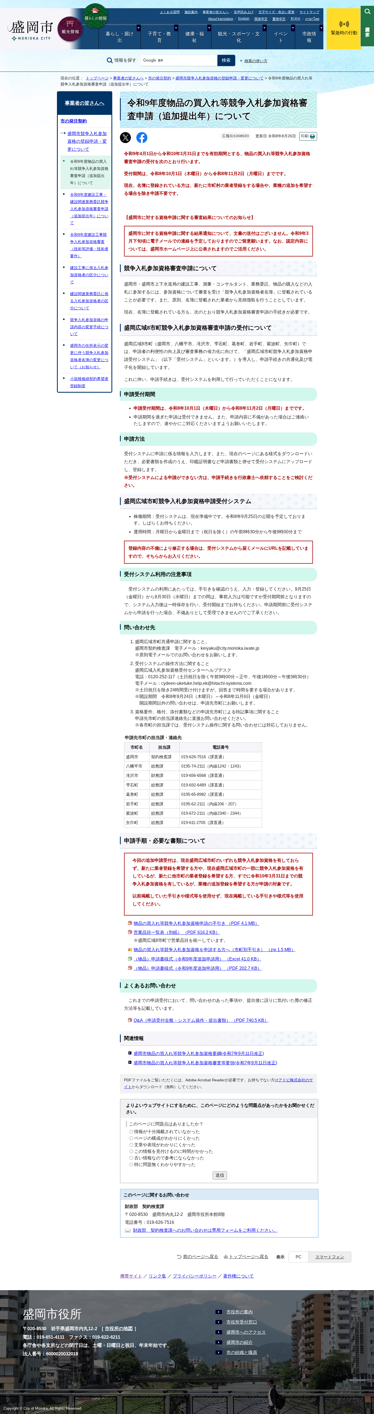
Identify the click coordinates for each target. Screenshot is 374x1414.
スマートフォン (329, 1257)
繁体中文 (279, 19)
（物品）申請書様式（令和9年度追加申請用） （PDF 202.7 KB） (198, 968)
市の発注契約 (159, 78)
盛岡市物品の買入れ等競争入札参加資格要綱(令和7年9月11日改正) (199, 1053)
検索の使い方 (255, 61)
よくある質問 (170, 12)
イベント (281, 37)
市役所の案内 (239, 1312)
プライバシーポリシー (195, 1276)
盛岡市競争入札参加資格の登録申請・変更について (220, 78)
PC (298, 1257)
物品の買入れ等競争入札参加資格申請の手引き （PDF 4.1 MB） (196, 923)
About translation (220, 19)
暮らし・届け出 (120, 37)
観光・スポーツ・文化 (239, 37)
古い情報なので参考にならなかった (169, 1158)
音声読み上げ (244, 12)
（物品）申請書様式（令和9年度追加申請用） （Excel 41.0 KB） (197, 959)
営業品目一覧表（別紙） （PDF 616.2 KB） (177, 932)
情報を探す (125, 60)
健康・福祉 (194, 37)
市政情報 (309, 37)
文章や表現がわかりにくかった (164, 1144)
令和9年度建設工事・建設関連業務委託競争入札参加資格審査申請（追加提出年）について (89, 208)
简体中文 (260, 19)
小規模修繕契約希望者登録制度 (89, 382)
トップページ (97, 78)
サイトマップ (309, 12)
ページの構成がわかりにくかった (167, 1138)
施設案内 (191, 12)
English (243, 19)
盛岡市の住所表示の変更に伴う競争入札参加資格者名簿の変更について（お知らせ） (89, 356)
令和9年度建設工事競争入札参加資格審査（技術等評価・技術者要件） (89, 245)
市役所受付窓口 (241, 1322)
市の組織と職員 (241, 1352)
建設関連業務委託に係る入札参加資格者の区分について (89, 301)
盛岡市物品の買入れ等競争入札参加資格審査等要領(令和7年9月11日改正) (205, 1062)
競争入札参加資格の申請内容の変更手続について (89, 327)
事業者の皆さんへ (216, 12)
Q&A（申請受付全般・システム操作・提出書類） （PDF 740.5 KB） (201, 1020)
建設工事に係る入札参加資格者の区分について (89, 275)
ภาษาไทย (312, 19)
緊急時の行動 (344, 32)
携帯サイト (131, 1276)
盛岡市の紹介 (239, 1342)
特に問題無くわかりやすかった (164, 1164)
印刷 (305, 136)
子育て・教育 (159, 37)
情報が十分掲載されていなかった (167, 1131)
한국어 (295, 19)
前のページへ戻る (200, 1256)
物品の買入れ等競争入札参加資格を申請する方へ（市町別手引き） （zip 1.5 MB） (214, 949)
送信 (219, 1175)
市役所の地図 (119, 1328)
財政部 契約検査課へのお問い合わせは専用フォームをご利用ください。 (205, 1230)
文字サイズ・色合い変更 (276, 12)
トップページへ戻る (248, 1256)
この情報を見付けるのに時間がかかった (173, 1151)
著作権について (238, 1276)
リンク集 (157, 1276)
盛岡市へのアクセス (246, 1332)
